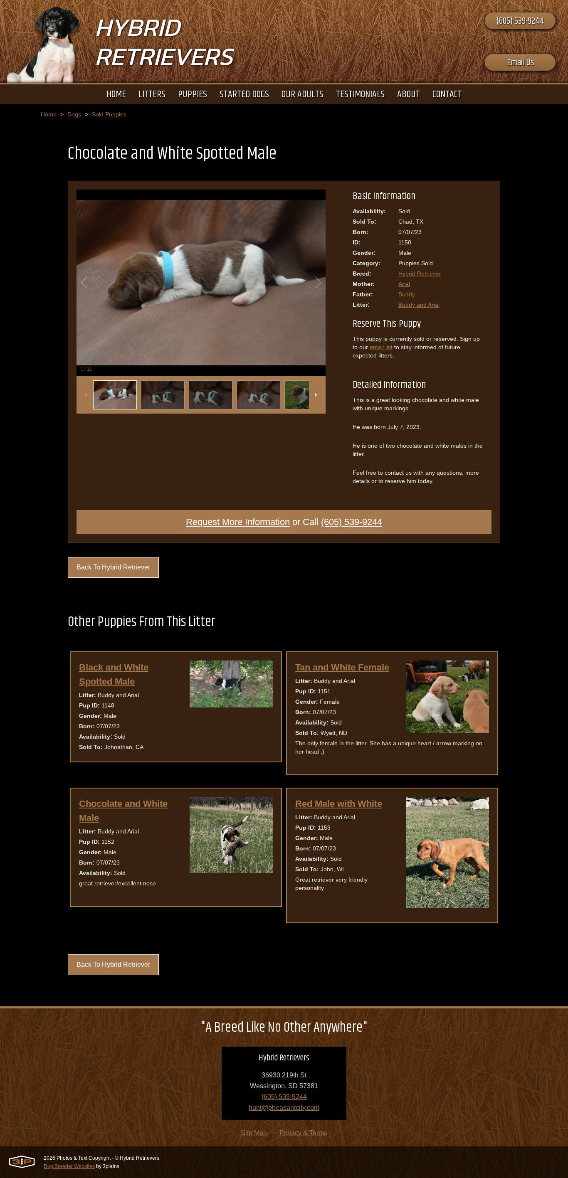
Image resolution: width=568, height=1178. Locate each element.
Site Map (254, 1132)
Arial (404, 284)
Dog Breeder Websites (69, 1166)
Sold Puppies (109, 114)
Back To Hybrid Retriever (113, 567)
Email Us (520, 63)
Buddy (406, 294)
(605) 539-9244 (520, 21)
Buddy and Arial (419, 304)
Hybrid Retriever (419, 273)
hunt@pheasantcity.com (284, 1107)
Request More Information (238, 522)
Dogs (74, 114)
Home (49, 114)
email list (381, 347)
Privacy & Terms (303, 1132)
